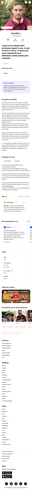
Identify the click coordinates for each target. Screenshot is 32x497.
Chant (4, 370)
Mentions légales (6, 345)
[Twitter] (11, 483)
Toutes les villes (6, 444)
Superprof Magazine (7, 451)
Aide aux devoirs (6, 384)
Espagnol (4, 396)
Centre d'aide (5, 458)
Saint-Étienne (5, 439)
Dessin (3, 393)
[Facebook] (6, 483)
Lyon (3, 413)
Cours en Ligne (6, 352)
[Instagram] (16, 483)
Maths (3, 365)
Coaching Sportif (6, 379)
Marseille (4, 411)
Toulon (4, 442)
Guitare (4, 377)
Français (4, 382)
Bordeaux (4, 427)
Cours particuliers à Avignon (14, 332)
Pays (3, 350)
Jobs (3, 357)
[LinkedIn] (20, 483)
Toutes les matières (7, 400)
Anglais (4, 368)
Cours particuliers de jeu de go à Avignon (11, 334)
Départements (6, 355)
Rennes (4, 432)
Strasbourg (5, 423)
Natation (4, 375)
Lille (3, 430)
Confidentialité (6, 348)
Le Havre (4, 437)
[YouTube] (25, 483)
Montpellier (5, 425)
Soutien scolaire (6, 391)
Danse (3, 389)
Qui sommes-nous (6, 343)
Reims (3, 435)
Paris (3, 409)
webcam (6, 73)
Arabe (3, 398)
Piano (3, 372)
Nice (3, 418)
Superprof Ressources (7, 453)
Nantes (4, 420)
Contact (4, 460)
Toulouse (4, 416)
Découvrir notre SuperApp (8, 469)
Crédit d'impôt (6, 456)
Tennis (3, 386)
